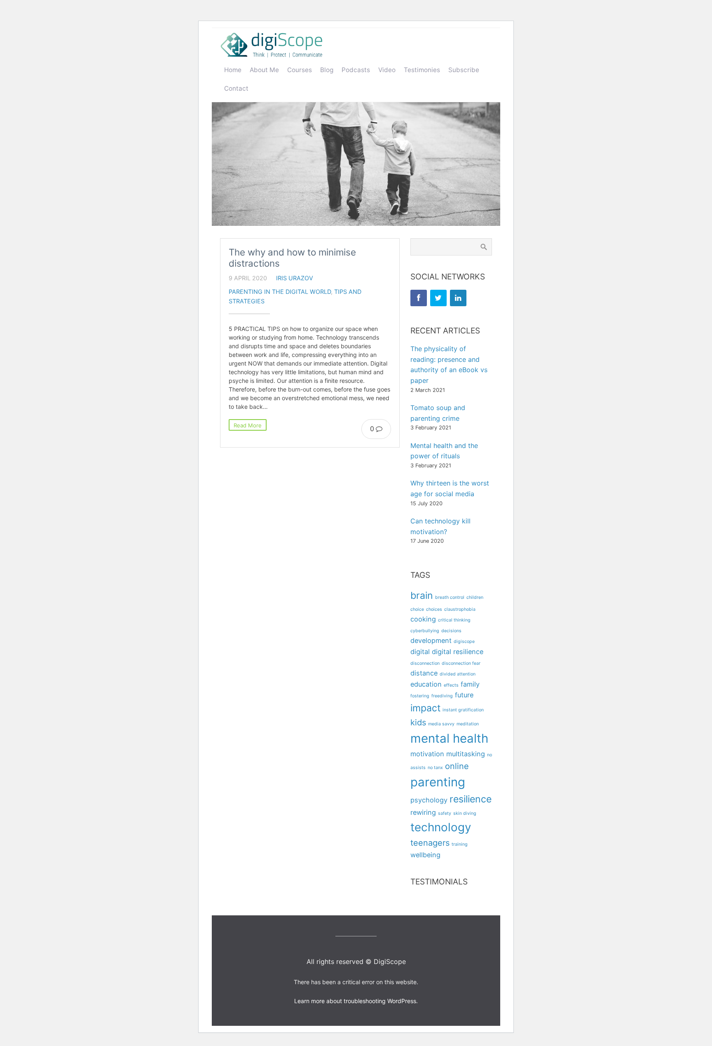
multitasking (465, 754)
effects (451, 685)
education (426, 684)
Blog (326, 70)
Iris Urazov (294, 277)
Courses (299, 70)
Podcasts (356, 70)
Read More (248, 425)
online (457, 766)
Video (387, 70)
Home (232, 70)
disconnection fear (461, 663)
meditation (468, 724)
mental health (449, 738)
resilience (471, 799)
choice (417, 609)
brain (421, 595)
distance (424, 673)
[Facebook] (418, 298)
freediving (442, 696)
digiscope (464, 641)
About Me (264, 70)
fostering (419, 696)
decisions (451, 630)
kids (418, 722)
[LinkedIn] (458, 298)
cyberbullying (424, 630)
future (464, 695)
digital (420, 651)
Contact (236, 88)
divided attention (457, 674)
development (431, 640)
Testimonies (422, 70)
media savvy (441, 724)
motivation (427, 754)
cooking (423, 619)
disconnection (425, 663)
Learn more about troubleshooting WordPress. (356, 1000)
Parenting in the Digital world (280, 291)
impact (425, 708)
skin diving (464, 813)
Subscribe (463, 70)
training (460, 844)
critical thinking (454, 620)
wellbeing (425, 855)
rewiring (423, 812)
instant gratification (463, 710)
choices (434, 609)
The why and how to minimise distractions (292, 257)
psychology (428, 800)
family (470, 684)
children (474, 597)
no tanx (435, 767)
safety (444, 813)
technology (440, 827)
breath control (449, 597)
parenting (437, 782)
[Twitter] (438, 298)
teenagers (430, 843)
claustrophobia (459, 609)
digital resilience (457, 651)
